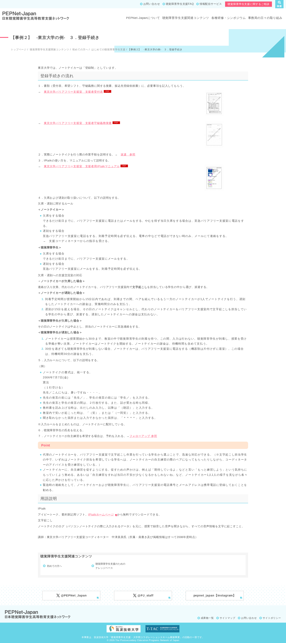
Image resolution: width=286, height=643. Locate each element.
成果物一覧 (207, 618)
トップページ (18, 49)
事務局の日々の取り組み (265, 18)
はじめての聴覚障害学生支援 (108, 49)
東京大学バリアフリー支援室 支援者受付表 (73, 91)
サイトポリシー (272, 618)
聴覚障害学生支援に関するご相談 (248, 4)
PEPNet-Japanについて (143, 18)
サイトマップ (227, 618)
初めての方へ (80, 49)
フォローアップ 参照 (143, 436)
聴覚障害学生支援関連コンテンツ (185, 18)
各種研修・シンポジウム (228, 18)
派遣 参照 (128, 154)
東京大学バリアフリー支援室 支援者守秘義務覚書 (78, 123)
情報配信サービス (211, 3)
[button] (279, 4)
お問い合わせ (151, 3)
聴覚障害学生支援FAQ (180, 3)
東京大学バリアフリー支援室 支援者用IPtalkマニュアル (82, 166)
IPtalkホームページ (101, 514)
